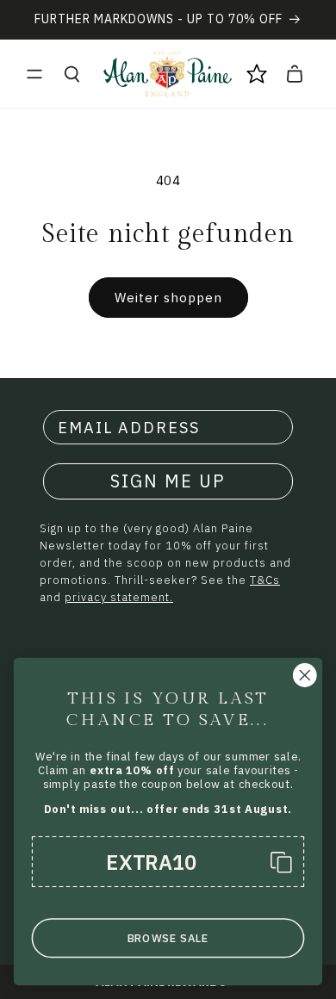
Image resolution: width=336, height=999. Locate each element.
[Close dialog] (305, 675)
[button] (34, 74)
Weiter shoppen (168, 297)
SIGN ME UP (168, 481)
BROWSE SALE (168, 938)
